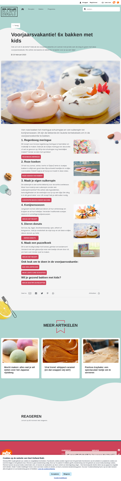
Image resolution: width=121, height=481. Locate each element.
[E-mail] (30, 293)
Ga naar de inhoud (60, 1)
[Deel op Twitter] (42, 293)
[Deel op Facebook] (36, 293)
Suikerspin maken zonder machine (36, 200)
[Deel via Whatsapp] (53, 293)
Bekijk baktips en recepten (33, 283)
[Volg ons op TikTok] (119, 454)
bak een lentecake (30, 267)
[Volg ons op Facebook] (119, 450)
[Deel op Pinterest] (47, 293)
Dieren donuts (30, 238)
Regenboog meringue (31, 157)
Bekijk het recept (29, 219)
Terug (16, 26)
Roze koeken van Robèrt (32, 176)
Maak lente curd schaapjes (34, 272)
